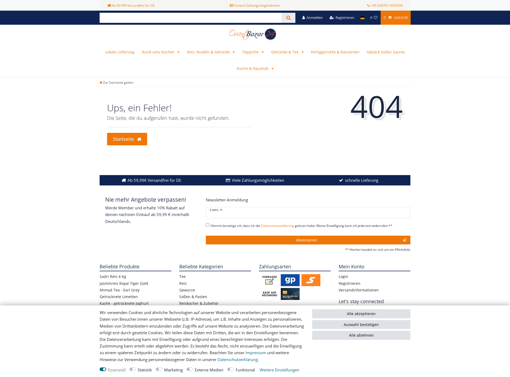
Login (343, 276)
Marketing (173, 370)
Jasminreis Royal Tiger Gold (124, 283)
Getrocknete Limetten (119, 296)
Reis (183, 283)
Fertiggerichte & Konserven (335, 51)
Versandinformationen (359, 290)
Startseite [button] (124, 139)
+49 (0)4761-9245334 (387, 5)
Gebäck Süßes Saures (386, 51)
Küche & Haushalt (253, 68)
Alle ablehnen (361, 335)
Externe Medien (209, 370)
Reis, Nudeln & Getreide (209, 51)
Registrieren (349, 283)
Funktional (245, 370)
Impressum (255, 352)
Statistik (145, 370)
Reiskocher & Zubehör (199, 303)
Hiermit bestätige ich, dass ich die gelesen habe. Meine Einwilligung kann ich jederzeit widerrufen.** (301, 225)
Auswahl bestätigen (361, 324)
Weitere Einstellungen (279, 370)
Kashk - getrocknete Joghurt (124, 303)
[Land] (362, 18)
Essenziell (117, 370)
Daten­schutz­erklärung (238, 359)
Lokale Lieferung (119, 51)
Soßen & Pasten (193, 296)
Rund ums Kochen (159, 51)
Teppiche (251, 51)
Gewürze (187, 290)
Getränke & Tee (285, 51)
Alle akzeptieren (361, 313)
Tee (182, 276)
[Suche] (288, 18)
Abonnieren (306, 240)
